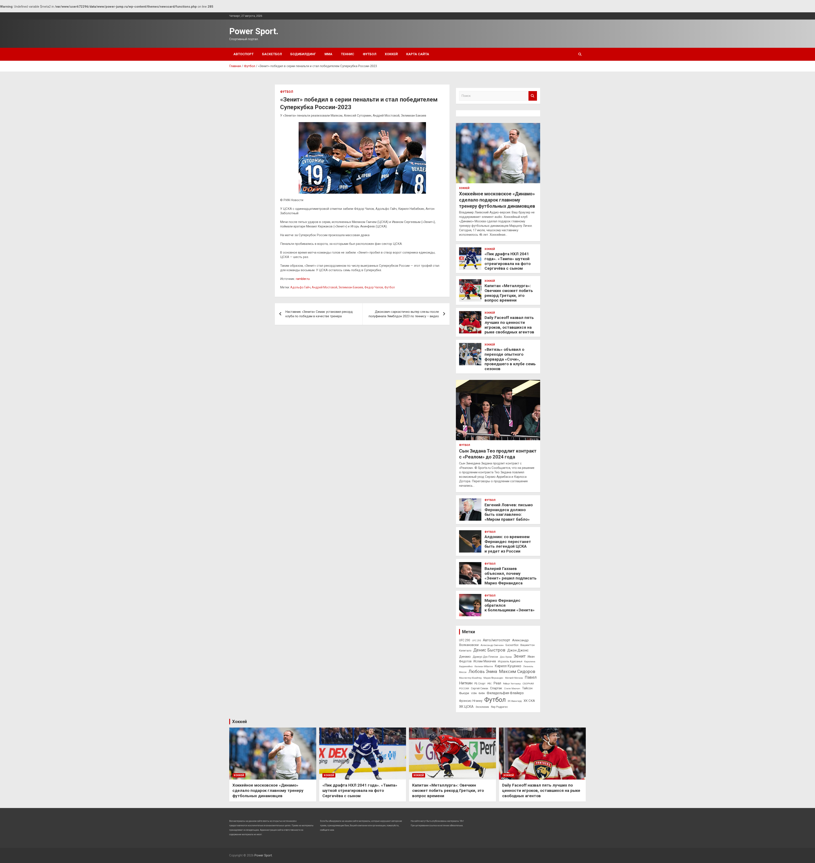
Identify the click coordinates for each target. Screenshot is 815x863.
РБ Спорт (479, 683)
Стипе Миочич (512, 688)
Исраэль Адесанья (510, 661)
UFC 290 (464, 640)
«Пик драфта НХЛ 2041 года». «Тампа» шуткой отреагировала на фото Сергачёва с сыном (508, 261)
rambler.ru (303, 279)
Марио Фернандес (493, 678)
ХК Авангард (515, 701)
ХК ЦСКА (466, 707)
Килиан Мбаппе (484, 666)
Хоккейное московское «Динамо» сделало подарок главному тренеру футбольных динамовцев (497, 200)
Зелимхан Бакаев (351, 287)
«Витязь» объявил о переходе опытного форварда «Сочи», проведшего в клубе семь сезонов (510, 359)
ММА (328, 54)
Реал (497, 683)
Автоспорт (243, 54)
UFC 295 (476, 640)
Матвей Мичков (514, 678)
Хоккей (391, 54)
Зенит (520, 656)
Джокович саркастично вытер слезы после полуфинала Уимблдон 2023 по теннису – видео (404, 314)
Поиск (532, 96)
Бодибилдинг (303, 54)
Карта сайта (417, 54)
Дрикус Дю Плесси (485, 656)
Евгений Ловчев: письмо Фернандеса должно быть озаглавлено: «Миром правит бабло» (509, 512)
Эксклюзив (482, 706)
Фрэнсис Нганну (470, 701)
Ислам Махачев (485, 661)
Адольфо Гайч (300, 287)
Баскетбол (272, 54)
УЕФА (474, 693)
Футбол (369, 54)
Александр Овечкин (492, 645)
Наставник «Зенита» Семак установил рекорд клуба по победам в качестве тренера (319, 314)
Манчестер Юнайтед (470, 678)
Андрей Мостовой (324, 287)
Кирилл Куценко (508, 666)
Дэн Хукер (506, 656)
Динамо (465, 657)
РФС (489, 683)
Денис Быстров (489, 650)
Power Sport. (253, 31)
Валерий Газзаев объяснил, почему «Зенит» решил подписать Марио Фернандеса (511, 575)
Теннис (347, 54)
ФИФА (482, 693)
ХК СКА (529, 701)
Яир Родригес (499, 706)
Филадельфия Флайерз (505, 693)
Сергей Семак (479, 688)
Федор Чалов (373, 287)
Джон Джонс (517, 650)
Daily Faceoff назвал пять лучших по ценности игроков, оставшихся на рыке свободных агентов (509, 324)
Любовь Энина (482, 671)
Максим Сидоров (517, 671)
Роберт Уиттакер (512, 683)
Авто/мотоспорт (496, 640)
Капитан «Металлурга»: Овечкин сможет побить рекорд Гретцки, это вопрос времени (509, 293)
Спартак (496, 688)
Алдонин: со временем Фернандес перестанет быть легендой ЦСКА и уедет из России (508, 544)
